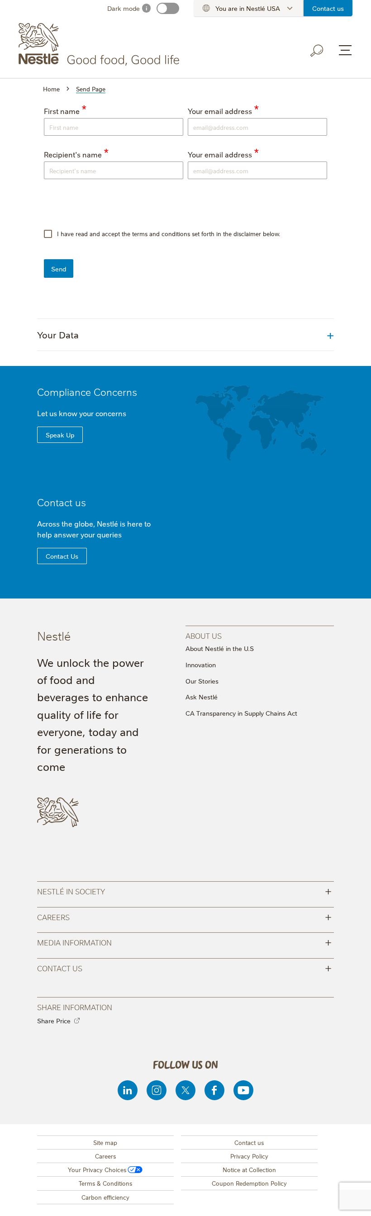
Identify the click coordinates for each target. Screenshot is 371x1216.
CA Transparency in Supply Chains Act (241, 713)
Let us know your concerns (81, 413)
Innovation (201, 664)
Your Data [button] (58, 334)
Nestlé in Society (184, 890)
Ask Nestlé (202, 697)
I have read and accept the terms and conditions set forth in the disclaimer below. (168, 233)
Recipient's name (73, 154)
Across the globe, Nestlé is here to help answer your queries (94, 528)
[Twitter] (185, 1090)
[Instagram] (156, 1090)
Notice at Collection (249, 1169)
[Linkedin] (128, 1090)
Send (58, 269)
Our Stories (202, 681)
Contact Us (62, 556)
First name (62, 111)
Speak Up (60, 435)
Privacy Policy (249, 1156)
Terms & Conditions (105, 1183)
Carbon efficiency (105, 1197)
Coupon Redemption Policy (249, 1183)
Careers (184, 916)
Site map (105, 1142)
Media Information (184, 941)
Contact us (328, 8)
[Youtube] (243, 1090)
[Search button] (317, 50)
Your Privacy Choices (97, 1169)
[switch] (168, 8)
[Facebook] (214, 1090)
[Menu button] (345, 50)
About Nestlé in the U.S (220, 648)
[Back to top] (353, 1200)
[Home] (101, 44)
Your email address (220, 111)
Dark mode (123, 8)
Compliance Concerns (87, 391)
